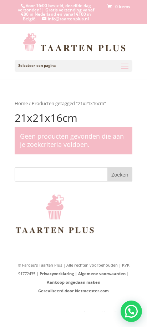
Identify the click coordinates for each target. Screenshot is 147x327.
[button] (131, 311)
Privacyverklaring (57, 273)
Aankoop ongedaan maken (73, 282)
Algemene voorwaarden (102, 273)
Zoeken (119, 174)
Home (21, 103)
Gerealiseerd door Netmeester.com (73, 290)
